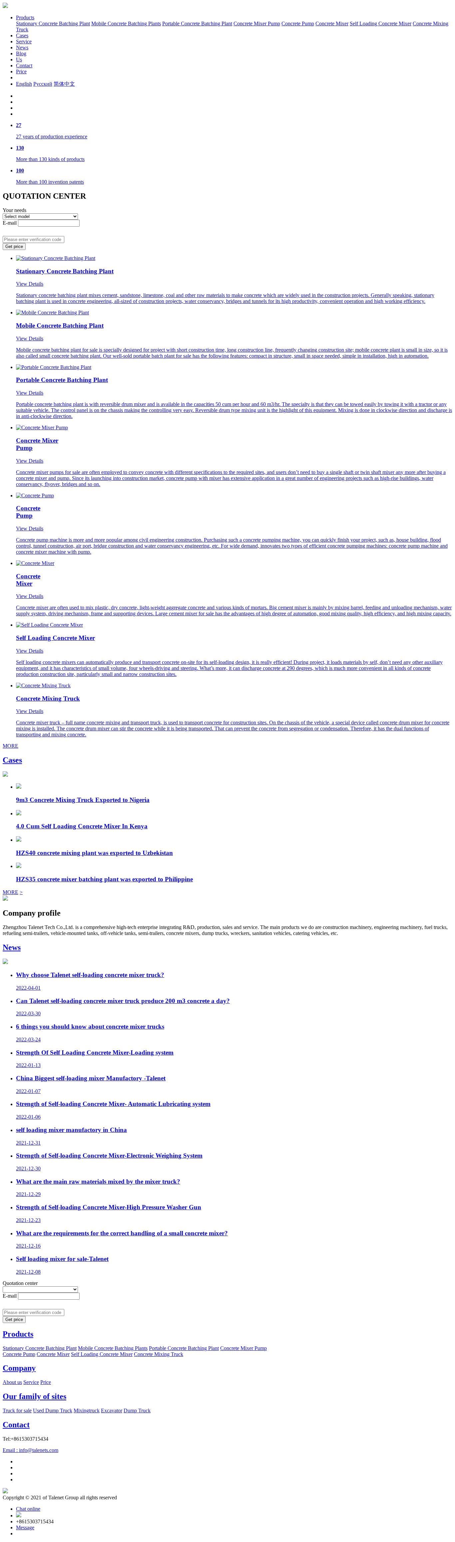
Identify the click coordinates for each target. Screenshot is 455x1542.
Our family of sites (34, 1396)
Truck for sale (17, 1410)
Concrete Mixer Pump (256, 23)
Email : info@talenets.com (30, 1450)
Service (24, 41)
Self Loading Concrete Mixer (380, 23)
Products (25, 17)
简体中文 (64, 84)
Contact (24, 65)
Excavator (111, 1410)
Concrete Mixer (331, 23)
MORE (10, 746)
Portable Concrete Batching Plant (197, 23)
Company (19, 1368)
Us (19, 59)
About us (12, 1382)
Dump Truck (137, 1410)
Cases (22, 35)
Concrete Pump (297, 23)
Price (21, 71)
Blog (21, 53)
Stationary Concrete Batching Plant (53, 23)
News (22, 47)
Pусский (42, 84)
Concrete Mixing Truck (158, 1354)
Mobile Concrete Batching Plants (126, 23)
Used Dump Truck (52, 1410)
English (24, 84)
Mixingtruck (87, 1410)
